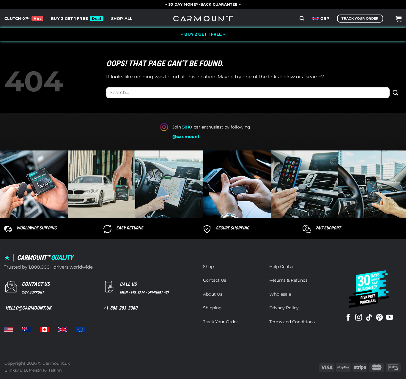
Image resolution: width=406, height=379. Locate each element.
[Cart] (399, 18)
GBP (325, 18)
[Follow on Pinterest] (379, 318)
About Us (212, 294)
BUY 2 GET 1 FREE (69, 18)
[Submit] (396, 92)
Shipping (212, 307)
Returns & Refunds (288, 280)
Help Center (281, 266)
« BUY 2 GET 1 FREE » (203, 34)
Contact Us (214, 280)
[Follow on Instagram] (358, 318)
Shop (208, 266)
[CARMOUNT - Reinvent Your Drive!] (203, 18)
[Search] (302, 18)
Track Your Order (220, 321)
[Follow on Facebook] (348, 318)
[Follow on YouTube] (389, 318)
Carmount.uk (56, 363)
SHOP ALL (122, 18)
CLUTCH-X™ (17, 18)
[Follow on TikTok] (369, 318)
